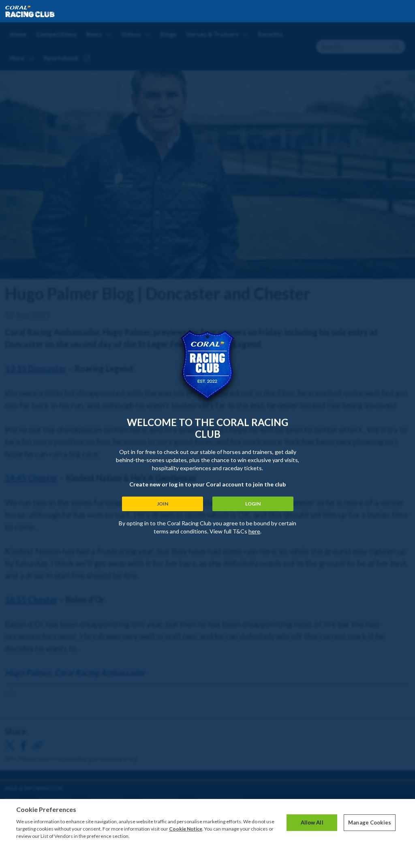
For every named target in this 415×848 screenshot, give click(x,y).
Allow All (312, 822)
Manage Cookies (369, 822)
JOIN (162, 504)
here (254, 531)
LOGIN (253, 504)
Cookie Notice (185, 829)
